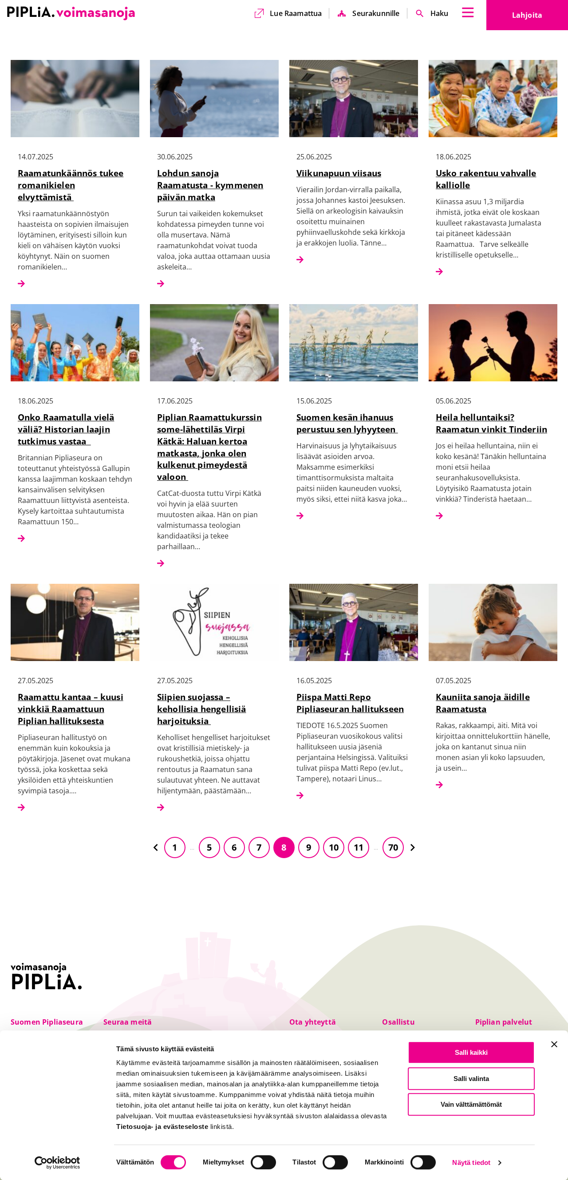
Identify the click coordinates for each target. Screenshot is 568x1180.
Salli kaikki (471, 1052)
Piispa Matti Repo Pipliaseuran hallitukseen (350, 703)
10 (334, 847)
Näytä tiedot (471, 1163)
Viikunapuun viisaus (338, 173)
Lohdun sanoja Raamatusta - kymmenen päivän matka (210, 185)
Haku (439, 13)
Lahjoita (540, 17)
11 (358, 847)
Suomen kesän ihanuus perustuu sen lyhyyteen (347, 423)
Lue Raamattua (296, 13)
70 (393, 847)
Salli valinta (471, 1078)
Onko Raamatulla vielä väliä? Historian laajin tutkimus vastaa (66, 429)
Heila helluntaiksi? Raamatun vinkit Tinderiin (491, 423)
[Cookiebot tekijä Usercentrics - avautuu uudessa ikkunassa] (57, 1162)
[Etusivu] (71, 13)
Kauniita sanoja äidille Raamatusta (483, 703)
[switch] (263, 1162)
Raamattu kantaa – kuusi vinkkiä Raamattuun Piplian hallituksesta (70, 709)
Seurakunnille (375, 13)
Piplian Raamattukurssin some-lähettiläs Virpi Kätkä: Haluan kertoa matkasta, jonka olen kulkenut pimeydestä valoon (209, 447)
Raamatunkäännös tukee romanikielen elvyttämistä (70, 185)
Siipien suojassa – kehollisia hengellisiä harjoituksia (201, 709)
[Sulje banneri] (554, 1044)
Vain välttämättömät (471, 1104)
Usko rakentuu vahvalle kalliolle (486, 179)
